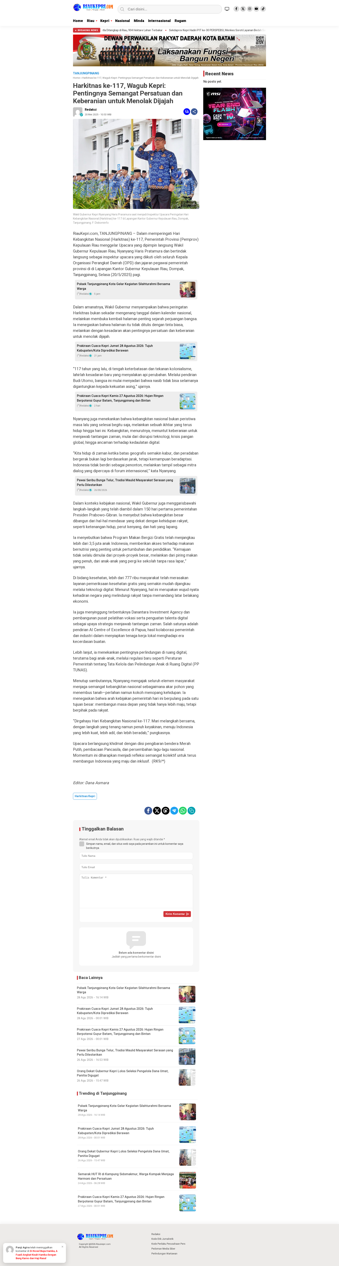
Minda (139, 21)
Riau (90, 21)
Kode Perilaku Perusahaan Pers (168, 1244)
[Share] (194, 111)
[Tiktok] (263, 9)
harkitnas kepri (85, 796)
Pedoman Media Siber (163, 1249)
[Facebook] (236, 9)
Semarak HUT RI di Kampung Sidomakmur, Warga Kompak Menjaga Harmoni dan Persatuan (126, 1176)
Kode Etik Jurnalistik (162, 1239)
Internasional (159, 21)
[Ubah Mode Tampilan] (228, 9)
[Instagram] (250, 9)
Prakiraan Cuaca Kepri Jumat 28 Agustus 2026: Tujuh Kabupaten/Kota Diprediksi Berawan (115, 348)
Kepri (104, 21)
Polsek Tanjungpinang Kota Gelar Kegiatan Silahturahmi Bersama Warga (123, 286)
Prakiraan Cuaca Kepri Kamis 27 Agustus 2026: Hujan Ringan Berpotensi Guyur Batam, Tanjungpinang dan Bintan (120, 398)
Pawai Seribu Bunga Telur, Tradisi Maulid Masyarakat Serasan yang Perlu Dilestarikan (125, 482)
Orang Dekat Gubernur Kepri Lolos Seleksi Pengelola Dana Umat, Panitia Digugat (124, 1153)
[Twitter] (243, 9)
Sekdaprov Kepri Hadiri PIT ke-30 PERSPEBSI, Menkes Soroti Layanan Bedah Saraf (166, 30)
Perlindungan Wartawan (164, 1253)
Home (78, 21)
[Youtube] (256, 9)
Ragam (180, 21)
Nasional (122, 21)
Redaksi (91, 109)
